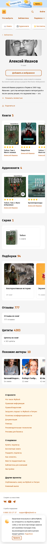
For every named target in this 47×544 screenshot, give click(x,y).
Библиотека (23, 18)
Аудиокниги (24, 26)
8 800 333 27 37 (10, 512)
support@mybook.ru (27, 512)
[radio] (5, 147)
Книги (9, 26)
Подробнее (29, 534)
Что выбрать (7, 18)
